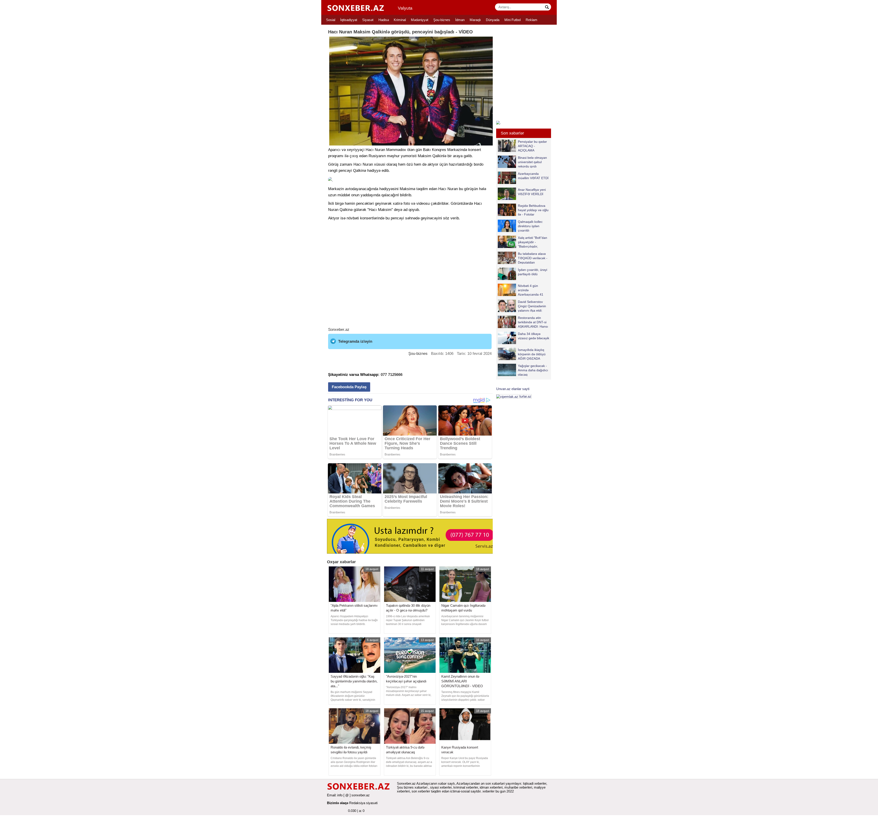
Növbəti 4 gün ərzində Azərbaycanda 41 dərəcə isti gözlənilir (532, 290)
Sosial (330, 20)
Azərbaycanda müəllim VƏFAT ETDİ (533, 176)
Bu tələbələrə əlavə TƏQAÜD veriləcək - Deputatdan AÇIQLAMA (532, 258)
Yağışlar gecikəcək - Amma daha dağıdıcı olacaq (533, 370)
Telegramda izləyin (355, 341)
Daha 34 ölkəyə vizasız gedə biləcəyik (533, 336)
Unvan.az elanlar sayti (512, 389)
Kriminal (400, 20)
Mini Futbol (512, 20)
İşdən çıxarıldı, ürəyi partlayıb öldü (532, 272)
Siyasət (367, 20)
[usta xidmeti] (412, 536)
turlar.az (525, 396)
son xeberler (421, 791)
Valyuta (405, 8)
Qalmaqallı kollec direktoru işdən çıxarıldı (530, 226)
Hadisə (383, 20)
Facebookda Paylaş (349, 387)
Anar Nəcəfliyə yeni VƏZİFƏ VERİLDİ (532, 192)
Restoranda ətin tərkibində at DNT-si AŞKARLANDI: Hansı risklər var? (533, 322)
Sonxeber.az (338, 329)
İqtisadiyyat (348, 20)
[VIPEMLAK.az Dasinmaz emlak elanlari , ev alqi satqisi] (507, 396)
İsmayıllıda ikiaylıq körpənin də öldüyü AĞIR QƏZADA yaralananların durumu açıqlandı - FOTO (522, 354)
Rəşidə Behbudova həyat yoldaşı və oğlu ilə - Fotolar (533, 210)
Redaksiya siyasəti (363, 803)
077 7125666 (391, 374)
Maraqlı (475, 20)
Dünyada (492, 20)
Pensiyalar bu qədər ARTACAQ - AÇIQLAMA (532, 146)
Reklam (531, 20)
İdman (460, 20)
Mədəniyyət (419, 20)
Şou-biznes (441, 20)
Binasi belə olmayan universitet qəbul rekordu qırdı (532, 162)
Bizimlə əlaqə (337, 803)
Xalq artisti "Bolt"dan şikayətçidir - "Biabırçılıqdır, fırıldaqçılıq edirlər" (532, 242)
